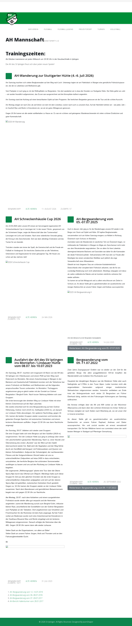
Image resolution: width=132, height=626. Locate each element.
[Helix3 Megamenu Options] (125, 18)
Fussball (48, 29)
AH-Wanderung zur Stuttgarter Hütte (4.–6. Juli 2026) (54, 75)
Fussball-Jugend (65, 29)
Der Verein (33, 29)
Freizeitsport (85, 29)
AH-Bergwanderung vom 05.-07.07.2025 (94, 220)
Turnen (101, 29)
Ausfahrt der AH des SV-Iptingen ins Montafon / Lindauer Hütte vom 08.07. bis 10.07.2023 (38, 362)
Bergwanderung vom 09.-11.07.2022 (92, 361)
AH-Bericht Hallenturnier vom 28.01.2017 (26, 601)
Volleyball (115, 29)
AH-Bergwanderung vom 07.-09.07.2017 (26, 598)
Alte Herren (31, 209)
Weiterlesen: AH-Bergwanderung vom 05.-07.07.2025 (94, 348)
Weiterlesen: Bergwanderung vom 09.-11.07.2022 (92, 487)
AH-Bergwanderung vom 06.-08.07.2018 (26, 595)
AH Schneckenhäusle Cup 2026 (37, 219)
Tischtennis (33, 41)
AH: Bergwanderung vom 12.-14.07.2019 (26, 592)
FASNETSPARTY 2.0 (51, 41)
